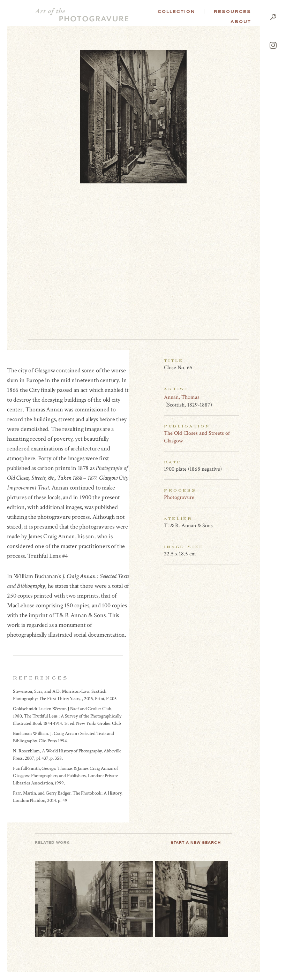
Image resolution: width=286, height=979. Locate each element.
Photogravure (179, 497)
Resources (232, 11)
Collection (176, 11)
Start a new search (196, 842)
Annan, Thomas (182, 397)
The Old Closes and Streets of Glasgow (197, 437)
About (241, 22)
